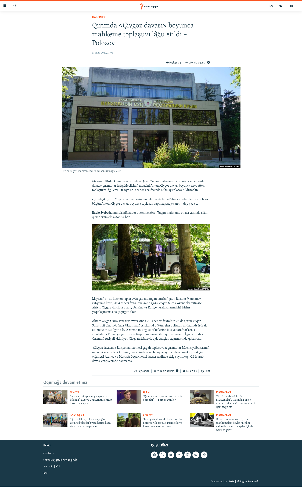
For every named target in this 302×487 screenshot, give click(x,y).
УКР (281, 6)
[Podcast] (204, 455)
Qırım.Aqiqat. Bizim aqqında (60, 460)
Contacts (48, 453)
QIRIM (146, 392)
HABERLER (99, 17)
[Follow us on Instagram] (187, 455)
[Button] (173, 63)
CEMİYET (74, 392)
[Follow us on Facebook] (154, 455)
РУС (271, 6)
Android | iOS (51, 466)
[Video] (291, 5)
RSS (45, 473)
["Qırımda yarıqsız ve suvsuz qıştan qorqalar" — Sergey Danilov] (129, 397)
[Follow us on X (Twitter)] (162, 455)
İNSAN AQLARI (223, 392)
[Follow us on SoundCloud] (179, 455)
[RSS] (195, 455)
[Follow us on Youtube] (171, 455)
